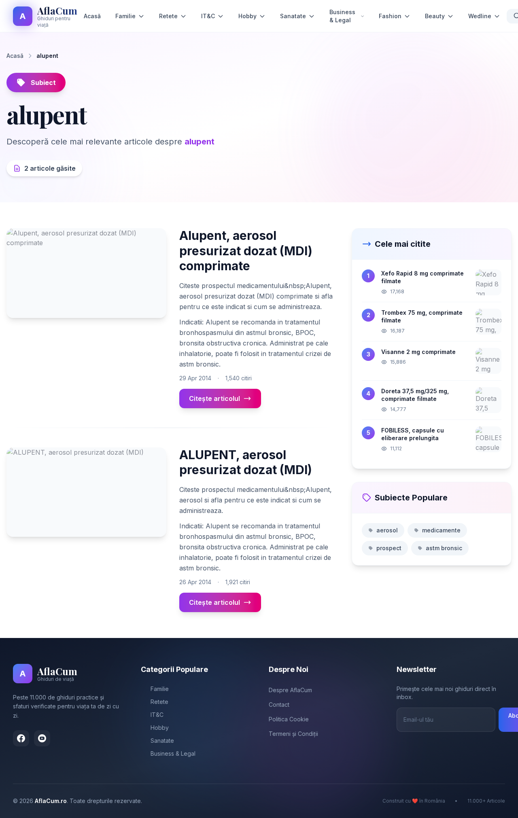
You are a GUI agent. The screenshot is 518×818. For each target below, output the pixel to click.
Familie (125, 16)
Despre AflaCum (290, 690)
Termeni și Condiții (293, 733)
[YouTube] (42, 738)
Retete (168, 16)
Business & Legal (342, 15)
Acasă (92, 16)
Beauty (435, 16)
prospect (388, 548)
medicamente (441, 530)
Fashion (390, 16)
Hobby (247, 16)
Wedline (479, 16)
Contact (279, 704)
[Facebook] (21, 738)
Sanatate (293, 16)
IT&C (208, 16)
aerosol (387, 530)
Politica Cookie (289, 719)
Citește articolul (214, 398)
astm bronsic (444, 548)
